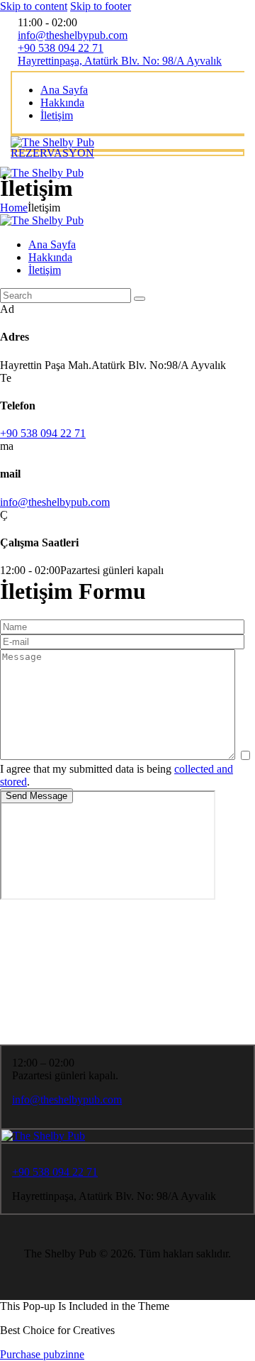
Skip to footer (100, 6)
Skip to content (33, 6)
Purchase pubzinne (42, 1354)
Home (14, 208)
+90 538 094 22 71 (43, 433)
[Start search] (139, 299)
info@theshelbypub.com (55, 502)
